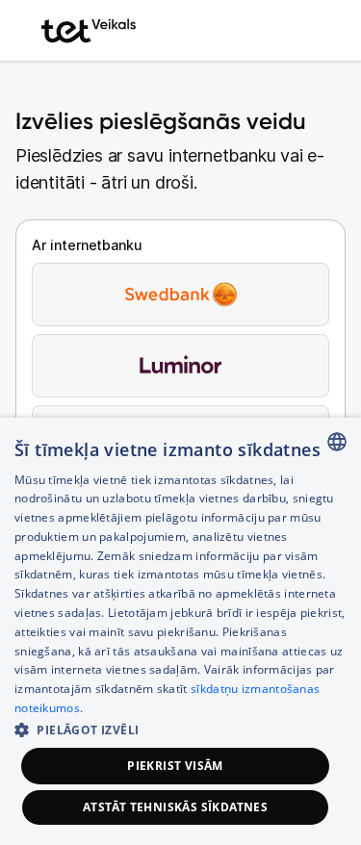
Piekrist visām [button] (175, 765)
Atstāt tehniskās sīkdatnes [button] (175, 807)
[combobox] (337, 441)
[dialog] (180, 631)
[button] (180, 729)
